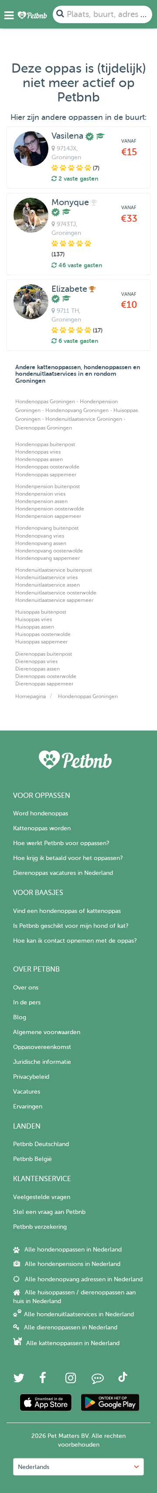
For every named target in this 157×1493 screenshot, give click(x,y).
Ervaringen (27, 1106)
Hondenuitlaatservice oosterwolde (55, 593)
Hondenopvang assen (40, 543)
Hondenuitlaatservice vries (46, 577)
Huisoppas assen (34, 627)
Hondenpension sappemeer (48, 516)
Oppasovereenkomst (42, 1047)
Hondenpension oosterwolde (49, 509)
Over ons (25, 987)
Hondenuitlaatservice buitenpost (53, 570)
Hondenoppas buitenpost (45, 444)
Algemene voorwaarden (46, 1032)
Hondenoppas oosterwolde (47, 467)
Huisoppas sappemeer (41, 642)
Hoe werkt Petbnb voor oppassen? (61, 843)
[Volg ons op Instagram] (70, 1380)
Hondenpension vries (40, 494)
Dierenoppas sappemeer (44, 684)
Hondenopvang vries (39, 536)
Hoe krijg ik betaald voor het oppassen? (68, 858)
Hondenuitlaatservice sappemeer (54, 600)
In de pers (27, 1002)
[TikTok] (123, 1380)
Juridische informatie (42, 1062)
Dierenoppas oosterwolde (45, 676)
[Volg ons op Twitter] (18, 1380)
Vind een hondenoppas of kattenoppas (67, 911)
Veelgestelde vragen (41, 1197)
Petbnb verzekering (40, 1227)
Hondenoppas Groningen (45, 402)
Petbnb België (32, 1159)
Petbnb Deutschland (41, 1144)
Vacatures (26, 1091)
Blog (19, 1017)
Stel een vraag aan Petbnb (49, 1212)
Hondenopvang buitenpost (46, 528)
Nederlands (33, 1467)
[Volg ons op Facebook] (42, 1380)
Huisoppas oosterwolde (43, 634)
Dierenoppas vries (36, 661)
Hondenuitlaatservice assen (47, 585)
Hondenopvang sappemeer (47, 558)
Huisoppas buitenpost (40, 612)
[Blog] (98, 1380)
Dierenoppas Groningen (43, 428)
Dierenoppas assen (37, 669)
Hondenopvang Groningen (77, 410)
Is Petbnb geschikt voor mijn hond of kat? (70, 926)
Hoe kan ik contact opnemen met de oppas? (75, 940)
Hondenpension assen (41, 501)
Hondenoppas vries (38, 452)
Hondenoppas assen (39, 459)
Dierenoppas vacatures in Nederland (63, 873)
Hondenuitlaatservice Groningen (83, 419)
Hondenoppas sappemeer (45, 475)
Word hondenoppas (40, 813)
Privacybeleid (31, 1076)
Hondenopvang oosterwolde (49, 551)
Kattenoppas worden (42, 828)
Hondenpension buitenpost (47, 486)
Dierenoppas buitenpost (43, 654)
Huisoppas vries (33, 619)
